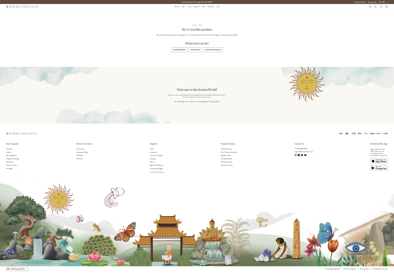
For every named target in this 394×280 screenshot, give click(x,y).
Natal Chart (10, 162)
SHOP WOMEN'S (179, 50)
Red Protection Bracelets (229, 152)
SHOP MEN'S (195, 50)
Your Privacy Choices (156, 172)
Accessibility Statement (332, 269)
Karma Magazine (11, 155)
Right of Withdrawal (156, 165)
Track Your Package (156, 155)
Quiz (218, 7)
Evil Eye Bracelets (226, 158)
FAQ (151, 149)
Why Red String (226, 149)
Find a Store (80, 149)
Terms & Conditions (350, 269)
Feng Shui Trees (226, 155)
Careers (8, 152)
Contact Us (153, 152)
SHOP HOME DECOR (213, 50)
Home (195, 25)
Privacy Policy (203, 101)
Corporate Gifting (82, 152)
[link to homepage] (22, 6)
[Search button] (370, 6)
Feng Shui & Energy (12, 158)
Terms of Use (215, 101)
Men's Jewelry (372, 2)
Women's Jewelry (360, 2)
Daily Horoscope (11, 165)
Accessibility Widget (156, 169)
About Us (9, 149)
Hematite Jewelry (226, 162)
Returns (152, 162)
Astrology (9, 168)
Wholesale (79, 155)
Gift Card (79, 158)
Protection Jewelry (227, 165)
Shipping (152, 158)
